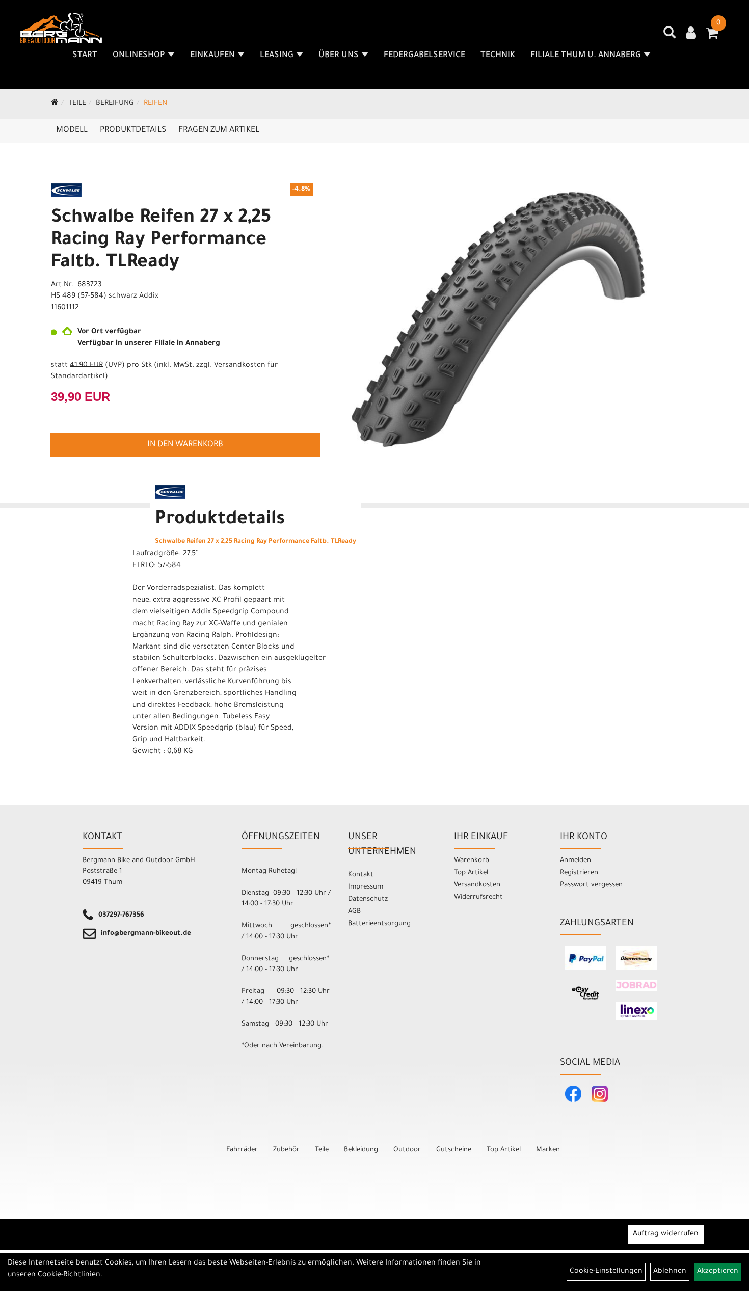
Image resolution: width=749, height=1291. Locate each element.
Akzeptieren (717, 1272)
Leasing (276, 55)
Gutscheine (453, 1150)
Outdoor (407, 1150)
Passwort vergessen (591, 885)
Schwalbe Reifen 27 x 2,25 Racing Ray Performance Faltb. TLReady (161, 241)
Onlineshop (139, 55)
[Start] (55, 104)
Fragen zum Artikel (218, 130)
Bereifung (115, 104)
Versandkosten (477, 885)
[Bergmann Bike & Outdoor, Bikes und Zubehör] (61, 28)
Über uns (338, 55)
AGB (354, 912)
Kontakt (360, 875)
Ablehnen (669, 1272)
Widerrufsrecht (478, 897)
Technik (497, 55)
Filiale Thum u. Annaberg (585, 55)
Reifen (155, 104)
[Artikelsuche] (669, 36)
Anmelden (575, 861)
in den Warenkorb (185, 444)
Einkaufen (212, 55)
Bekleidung (361, 1150)
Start (84, 55)
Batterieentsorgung (379, 924)
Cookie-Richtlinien (69, 1275)
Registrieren (579, 873)
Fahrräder (242, 1150)
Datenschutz (368, 899)
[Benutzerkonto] (691, 34)
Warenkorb (471, 861)
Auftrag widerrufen (666, 1234)
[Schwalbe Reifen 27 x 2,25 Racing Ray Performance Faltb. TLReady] (509, 319)
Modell (72, 130)
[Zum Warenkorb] (712, 37)
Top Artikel (471, 873)
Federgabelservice (424, 55)
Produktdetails (133, 130)
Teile (77, 104)
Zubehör (286, 1150)
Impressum (365, 887)
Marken (548, 1150)
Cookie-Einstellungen (606, 1272)
